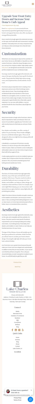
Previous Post (17, 262)
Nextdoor (17, 318)
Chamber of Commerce (17, 316)
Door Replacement (8, 25)
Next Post (17, 266)
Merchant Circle (17, 313)
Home (17, 337)
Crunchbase (17, 322)
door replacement (10, 28)
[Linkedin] (16, 330)
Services (17, 339)
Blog (17, 342)
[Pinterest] (19, 330)
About (17, 344)
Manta (17, 311)
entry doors (5, 67)
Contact (17, 346)
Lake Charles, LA (17, 348)
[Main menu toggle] (33, 4)
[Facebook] (12, 330)
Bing (17, 327)
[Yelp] (23, 330)
